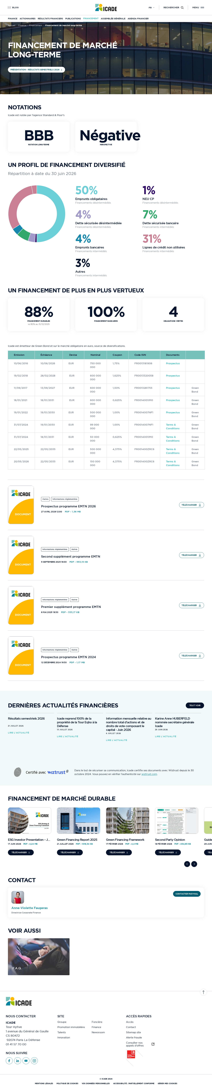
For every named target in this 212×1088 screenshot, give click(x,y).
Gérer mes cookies (167, 1083)
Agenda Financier (138, 18)
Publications (73, 18)
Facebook (9, 1060)
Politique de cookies (67, 1083)
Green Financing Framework (125, 840)
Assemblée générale (113, 18)
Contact (131, 1027)
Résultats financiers (50, 18)
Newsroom (98, 1032)
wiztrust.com (149, 774)
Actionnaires (27, 18)
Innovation (63, 1037)
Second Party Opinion (170, 840)
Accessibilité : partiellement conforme (133, 1083)
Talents (61, 1032)
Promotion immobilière (71, 1027)
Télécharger (189, 505)
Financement (91, 18)
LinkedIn (17, 1060)
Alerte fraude (134, 1037)
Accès (129, 1021)
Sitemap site (133, 1032)
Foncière (97, 1021)
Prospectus (173, 363)
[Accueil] (106, 7)
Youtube (25, 1060)
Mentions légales (44, 1083)
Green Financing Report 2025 (77, 840)
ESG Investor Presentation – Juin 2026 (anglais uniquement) (48, 840)
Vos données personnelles (96, 1083)
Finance (12, 18)
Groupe (61, 1021)
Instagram (34, 1060)
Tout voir (194, 705)
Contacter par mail (187, 894)
